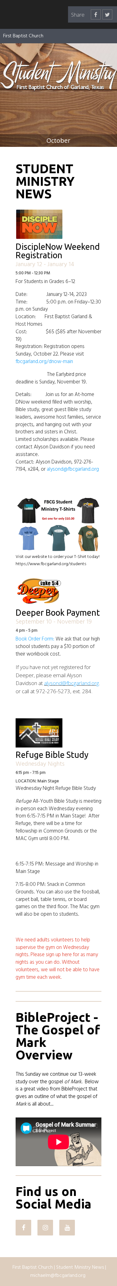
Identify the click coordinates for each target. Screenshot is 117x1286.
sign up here (59, 955)
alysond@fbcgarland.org (73, 469)
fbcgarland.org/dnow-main (44, 361)
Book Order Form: (35, 639)
